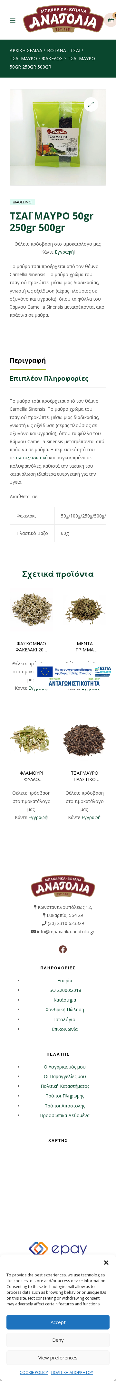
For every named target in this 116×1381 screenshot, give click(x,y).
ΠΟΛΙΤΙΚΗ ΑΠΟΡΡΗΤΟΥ (72, 1372)
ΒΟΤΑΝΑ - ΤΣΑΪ (63, 50)
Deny (58, 1340)
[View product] (31, 609)
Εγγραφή (64, 252)
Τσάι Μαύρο (23, 58)
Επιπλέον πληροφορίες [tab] (49, 378)
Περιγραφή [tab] (28, 360)
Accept (58, 1322)
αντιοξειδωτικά (32, 457)
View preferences (58, 1357)
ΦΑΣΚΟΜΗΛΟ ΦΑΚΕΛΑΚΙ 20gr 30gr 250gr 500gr (31, 646)
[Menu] (16, 19)
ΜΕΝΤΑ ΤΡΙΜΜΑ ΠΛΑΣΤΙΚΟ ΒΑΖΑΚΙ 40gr (84, 646)
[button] (106, 1262)
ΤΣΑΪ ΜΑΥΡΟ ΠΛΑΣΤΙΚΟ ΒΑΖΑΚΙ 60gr (84, 776)
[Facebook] (63, 949)
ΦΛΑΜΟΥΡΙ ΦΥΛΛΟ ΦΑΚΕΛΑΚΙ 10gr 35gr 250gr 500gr (31, 776)
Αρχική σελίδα (26, 50)
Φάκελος (52, 58)
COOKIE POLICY (34, 1372)
